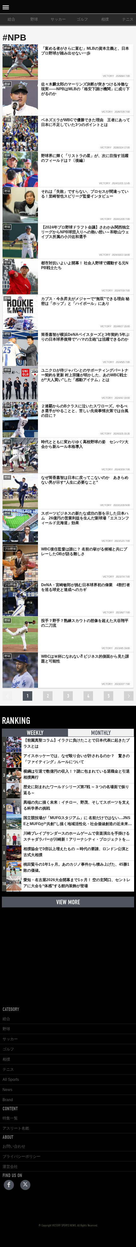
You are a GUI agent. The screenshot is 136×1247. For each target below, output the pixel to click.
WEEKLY (35, 732)
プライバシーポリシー (21, 1156)
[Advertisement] (68, 952)
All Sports (11, 1079)
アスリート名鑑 (16, 1128)
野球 (34, 19)
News (7, 1089)
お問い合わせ (14, 1146)
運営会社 (10, 1166)
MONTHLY (101, 732)
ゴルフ (82, 19)
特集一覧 (10, 1118)
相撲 (105, 19)
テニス (8, 1069)
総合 (11, 19)
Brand (8, 1100)
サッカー (58, 19)
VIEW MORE (68, 902)
